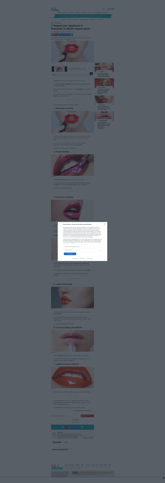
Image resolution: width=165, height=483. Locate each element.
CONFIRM (70, 253)
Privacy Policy (90, 258)
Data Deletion (75, 258)
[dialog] (82, 241)
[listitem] (82, 246)
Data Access (82, 258)
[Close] (105, 224)
